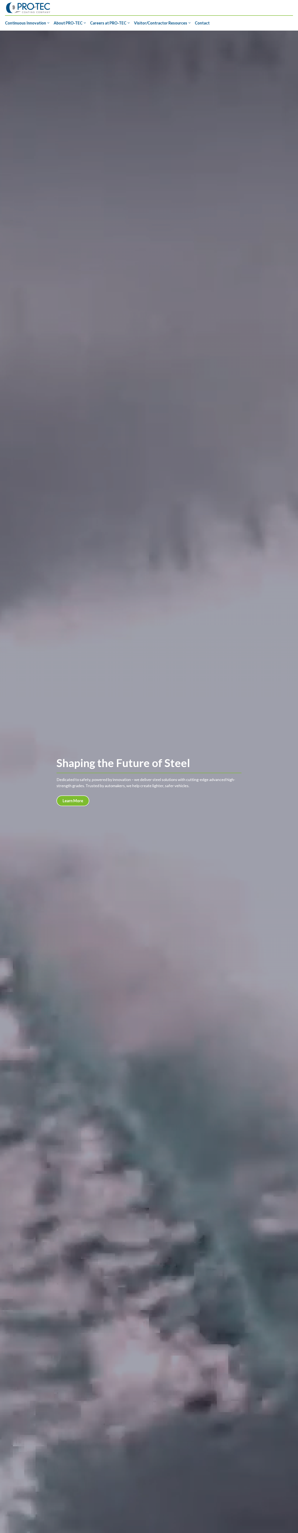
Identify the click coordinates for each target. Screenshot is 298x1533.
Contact (202, 23)
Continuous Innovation (25, 23)
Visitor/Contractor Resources (160, 23)
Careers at (108, 23)
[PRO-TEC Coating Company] (28, 7)
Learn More (73, 800)
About (68, 23)
